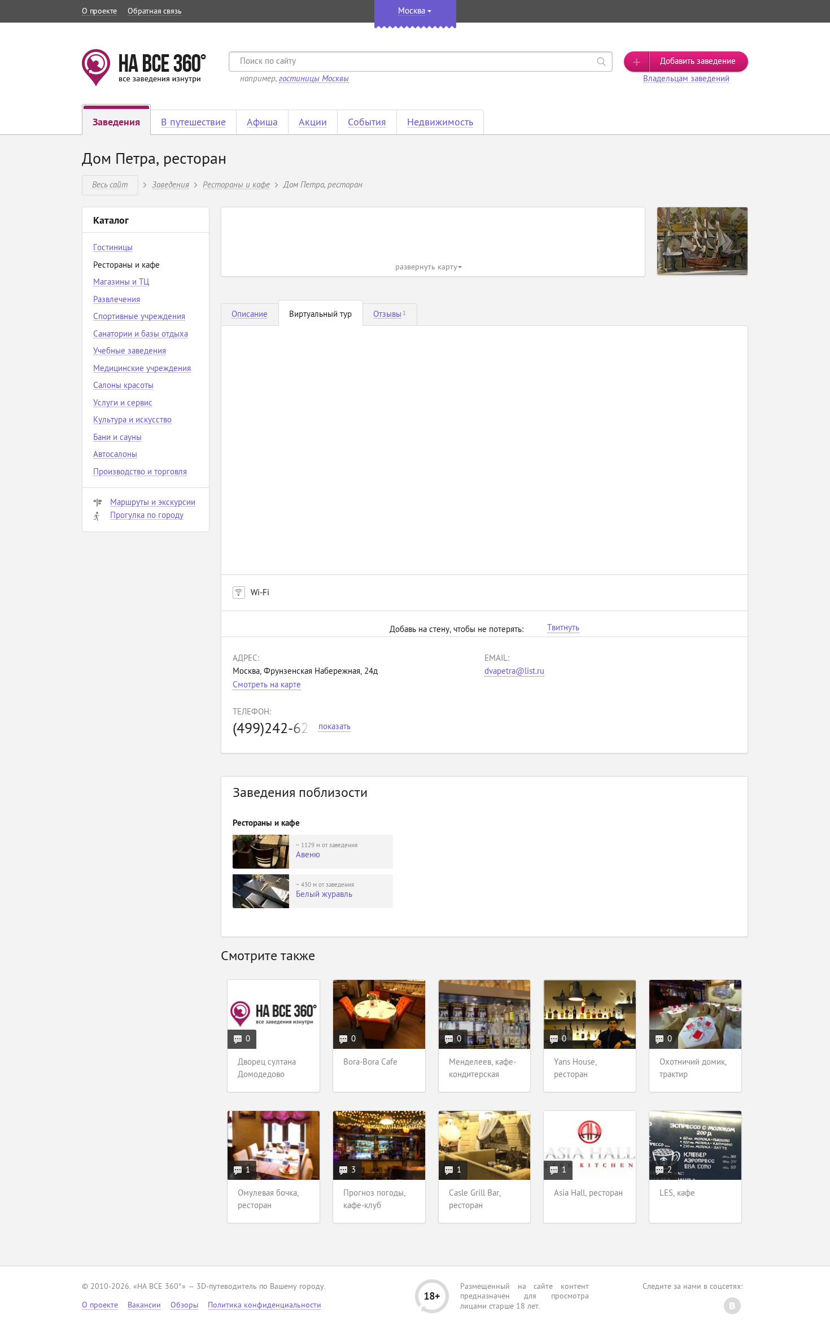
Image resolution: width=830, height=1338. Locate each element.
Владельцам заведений (686, 79)
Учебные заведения (129, 351)
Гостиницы (113, 248)
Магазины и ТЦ (121, 282)
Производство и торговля (140, 472)
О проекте (99, 11)
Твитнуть (563, 629)
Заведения (170, 184)
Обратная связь (154, 11)
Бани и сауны (117, 438)
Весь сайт (110, 184)
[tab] (250, 314)
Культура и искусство (132, 420)
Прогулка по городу (147, 516)
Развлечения (116, 300)
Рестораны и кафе (236, 184)
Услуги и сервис (122, 403)
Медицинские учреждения (142, 369)
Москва (411, 11)
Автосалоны (115, 455)
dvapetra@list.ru (514, 671)
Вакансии (144, 1305)
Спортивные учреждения (139, 317)
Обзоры (184, 1305)
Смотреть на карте (267, 685)
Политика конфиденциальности (264, 1305)
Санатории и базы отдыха (140, 334)
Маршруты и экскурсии (152, 503)
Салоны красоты (123, 386)
